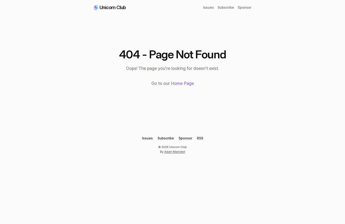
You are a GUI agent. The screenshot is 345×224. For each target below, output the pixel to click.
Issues (208, 7)
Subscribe (226, 7)
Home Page (182, 83)
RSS (200, 138)
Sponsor (244, 7)
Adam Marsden (174, 151)
